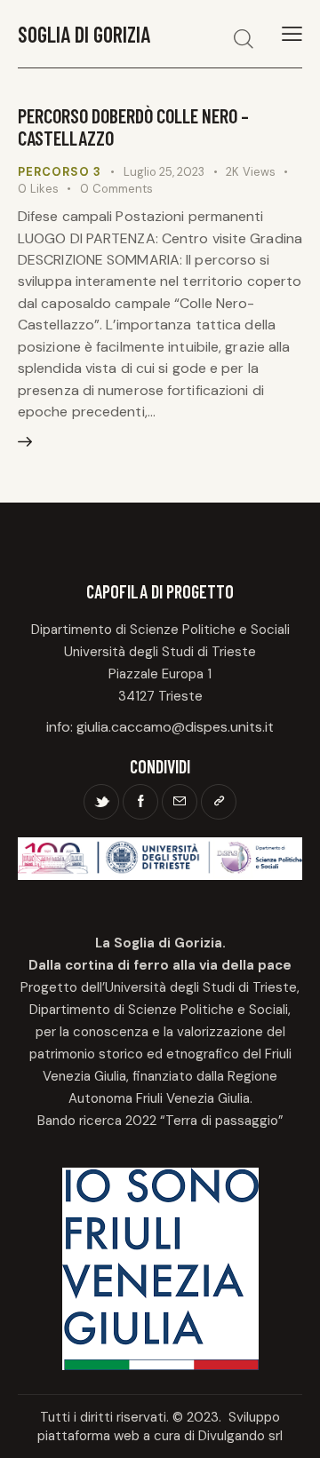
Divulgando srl (240, 1436)
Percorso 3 (59, 171)
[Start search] (244, 38)
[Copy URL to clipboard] (218, 802)
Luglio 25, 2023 (164, 171)
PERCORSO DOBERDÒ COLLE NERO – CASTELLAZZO (133, 126)
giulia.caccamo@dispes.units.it (175, 726)
